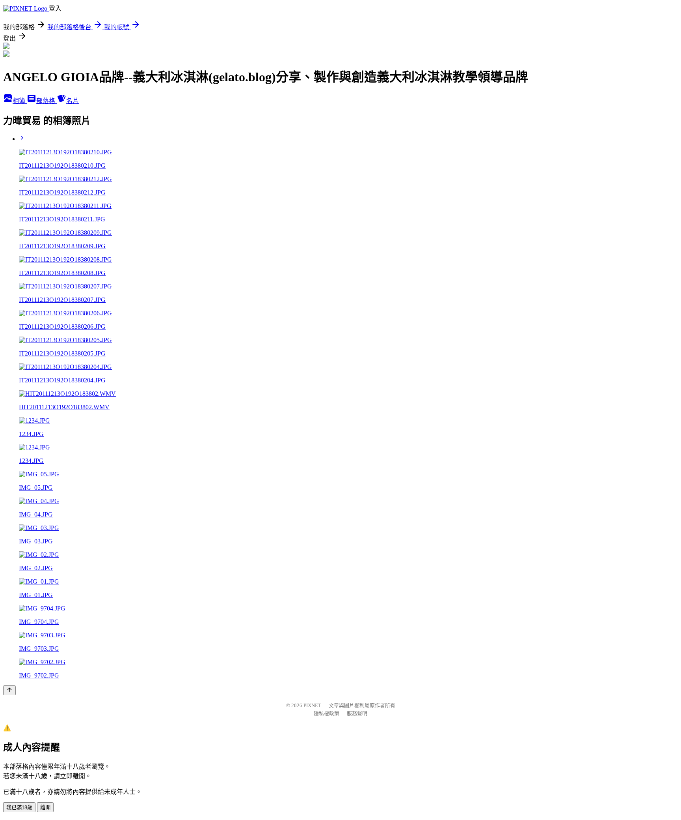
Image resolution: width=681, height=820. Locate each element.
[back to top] (9, 690)
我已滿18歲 (19, 808)
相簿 (20, 100)
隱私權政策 (326, 713)
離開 (45, 808)
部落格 (46, 100)
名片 (72, 100)
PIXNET (312, 705)
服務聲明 (357, 713)
